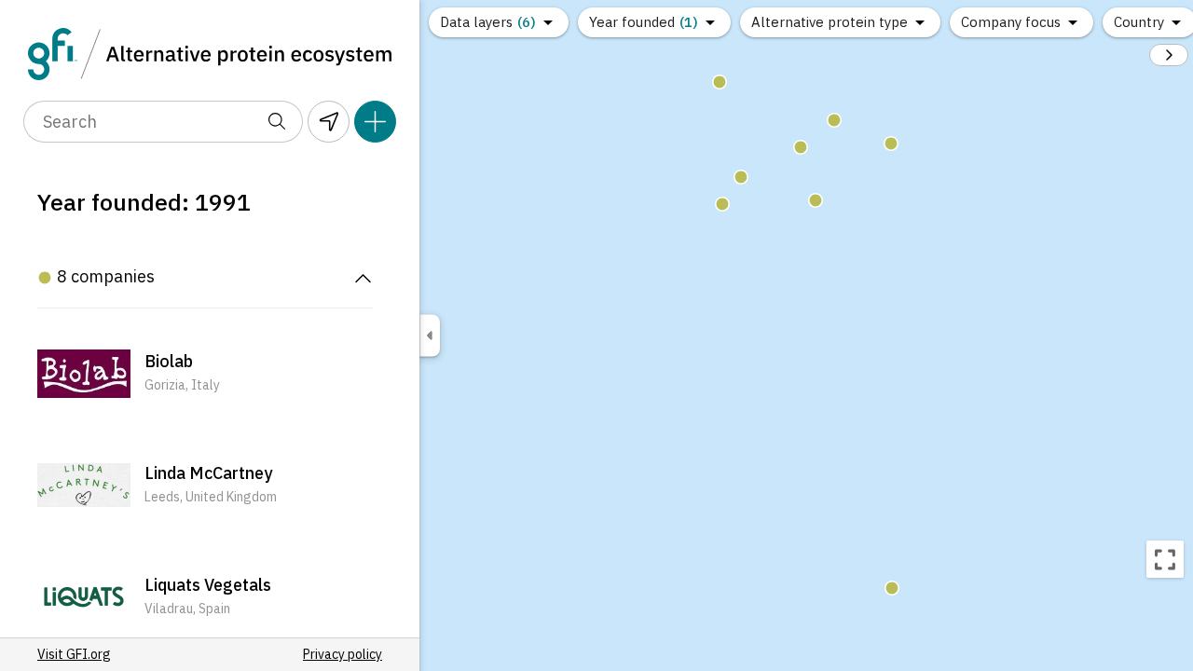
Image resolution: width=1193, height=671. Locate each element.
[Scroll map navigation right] (1168, 55)
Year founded (643, 22)
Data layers (488, 22)
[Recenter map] (1165, 559)
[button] (205, 373)
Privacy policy (342, 654)
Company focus (1011, 22)
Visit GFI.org (74, 654)
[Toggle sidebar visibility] (429, 336)
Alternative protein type (829, 22)
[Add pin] (375, 122)
